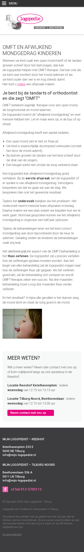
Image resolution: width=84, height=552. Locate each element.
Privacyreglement (12, 534)
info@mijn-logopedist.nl (19, 455)
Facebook (5, 489)
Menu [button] (14, 4)
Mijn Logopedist (33, 21)
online (21, 84)
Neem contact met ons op (28, 412)
